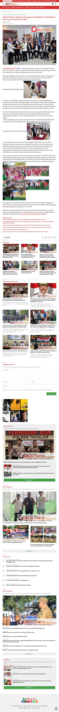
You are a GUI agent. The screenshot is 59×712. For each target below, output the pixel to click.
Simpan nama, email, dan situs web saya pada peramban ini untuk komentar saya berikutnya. (28, 390)
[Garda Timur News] (12, 4)
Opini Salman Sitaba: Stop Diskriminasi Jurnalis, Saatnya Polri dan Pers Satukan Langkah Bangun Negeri (32, 681)
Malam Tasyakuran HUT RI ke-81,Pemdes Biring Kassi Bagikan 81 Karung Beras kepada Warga (25, 231)
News (16, 14)
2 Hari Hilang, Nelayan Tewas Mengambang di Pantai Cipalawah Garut (23, 570)
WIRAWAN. (8, 22)
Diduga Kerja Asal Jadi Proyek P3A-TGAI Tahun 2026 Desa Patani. (18, 632)
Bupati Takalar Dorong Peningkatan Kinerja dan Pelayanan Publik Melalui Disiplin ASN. (24, 628)
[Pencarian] (55, 4)
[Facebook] (22, 701)
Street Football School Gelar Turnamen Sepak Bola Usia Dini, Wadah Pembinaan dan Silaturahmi (42, 545)
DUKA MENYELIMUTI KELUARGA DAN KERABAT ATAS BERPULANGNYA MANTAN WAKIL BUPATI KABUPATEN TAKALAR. (28, 222)
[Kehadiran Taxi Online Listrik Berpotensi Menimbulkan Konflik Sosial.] (8, 675)
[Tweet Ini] (46, 237)
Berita (4, 14)
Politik (19, 14)
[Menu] (4, 4)
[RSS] (37, 701)
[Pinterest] (28, 701)
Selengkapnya (29, 480)
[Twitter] (25, 701)
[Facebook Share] (43, 237)
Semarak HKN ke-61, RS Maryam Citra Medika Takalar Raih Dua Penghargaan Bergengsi (14, 541)
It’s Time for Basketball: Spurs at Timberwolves (17, 580)
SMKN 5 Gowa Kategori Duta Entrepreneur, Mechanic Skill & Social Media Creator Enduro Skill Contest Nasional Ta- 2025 (32, 667)
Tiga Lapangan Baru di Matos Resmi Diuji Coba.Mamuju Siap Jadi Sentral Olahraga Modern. (25, 522)
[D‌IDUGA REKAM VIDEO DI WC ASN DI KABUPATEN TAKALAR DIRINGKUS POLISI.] (11, 248)
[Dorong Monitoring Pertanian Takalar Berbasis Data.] (29, 265)
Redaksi (25, 705)
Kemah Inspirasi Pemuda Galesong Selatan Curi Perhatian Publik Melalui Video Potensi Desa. (25, 646)
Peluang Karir (31, 705)
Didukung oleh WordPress (25, 708)
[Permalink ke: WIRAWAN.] (4, 22)
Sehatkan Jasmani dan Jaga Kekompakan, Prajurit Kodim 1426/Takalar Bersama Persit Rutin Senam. (27, 225)
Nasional (12, 14)
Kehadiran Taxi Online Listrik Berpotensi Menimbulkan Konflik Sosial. (29, 673)
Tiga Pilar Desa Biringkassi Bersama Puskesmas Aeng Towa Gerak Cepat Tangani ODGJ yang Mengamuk (27, 227)
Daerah (8, 14)
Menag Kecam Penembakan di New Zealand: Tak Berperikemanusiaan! (23, 566)
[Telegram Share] (52, 237)
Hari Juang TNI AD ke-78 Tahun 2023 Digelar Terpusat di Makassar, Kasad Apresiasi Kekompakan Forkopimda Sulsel (29, 561)
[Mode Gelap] (53, 4)
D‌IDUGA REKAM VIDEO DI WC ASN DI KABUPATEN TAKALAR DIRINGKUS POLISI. (24, 219)
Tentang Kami (44, 705)
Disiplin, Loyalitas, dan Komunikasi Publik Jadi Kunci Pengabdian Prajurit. (21, 650)
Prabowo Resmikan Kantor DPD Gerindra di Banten (18, 585)
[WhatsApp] (34, 701)
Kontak (38, 705)
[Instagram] (31, 701)
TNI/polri (24, 14)
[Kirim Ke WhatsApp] (55, 237)
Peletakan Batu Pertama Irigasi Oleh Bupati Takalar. (15, 636)
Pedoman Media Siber (17, 705)
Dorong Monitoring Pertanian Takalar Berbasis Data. (15, 229)
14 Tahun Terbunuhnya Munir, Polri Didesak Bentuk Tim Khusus (21, 575)
